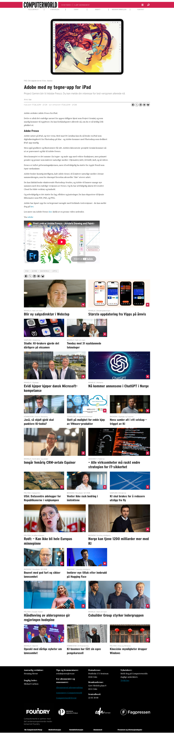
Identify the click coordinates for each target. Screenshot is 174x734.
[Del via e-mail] (144, 105)
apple (55, 271)
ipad (27, 271)
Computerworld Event (66, 698)
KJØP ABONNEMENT (82, 5)
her (31, 206)
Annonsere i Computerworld (69, 692)
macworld (44, 271)
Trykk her (124, 680)
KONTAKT (140, 9)
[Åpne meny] (142, 5)
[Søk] (148, 5)
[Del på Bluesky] (148, 105)
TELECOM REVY (33, 9)
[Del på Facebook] (133, 105)
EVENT (76, 9)
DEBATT (97, 9)
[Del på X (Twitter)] (136, 105)
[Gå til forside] (40, 5)
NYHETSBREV (66, 5)
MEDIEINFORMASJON (119, 9)
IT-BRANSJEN (54, 9)
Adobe (30, 217)
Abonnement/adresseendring (69, 687)
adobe (34, 271)
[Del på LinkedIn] (140, 105)
